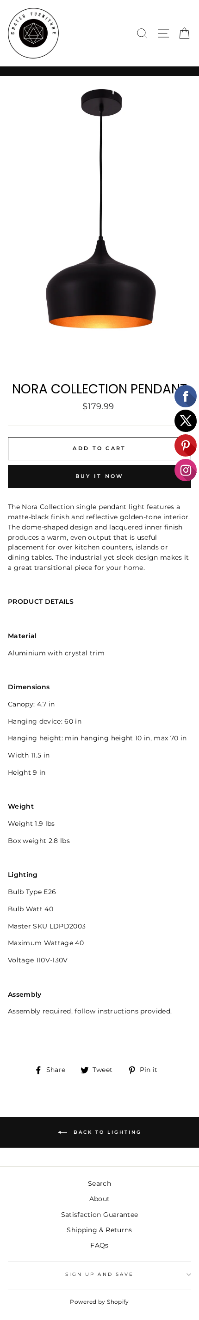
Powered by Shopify (99, 1301)
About (99, 1198)
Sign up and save (99, 1274)
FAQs (99, 1245)
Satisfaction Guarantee (99, 1214)
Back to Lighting (106, 1132)
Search (99, 1183)
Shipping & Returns (99, 1230)
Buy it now (99, 476)
